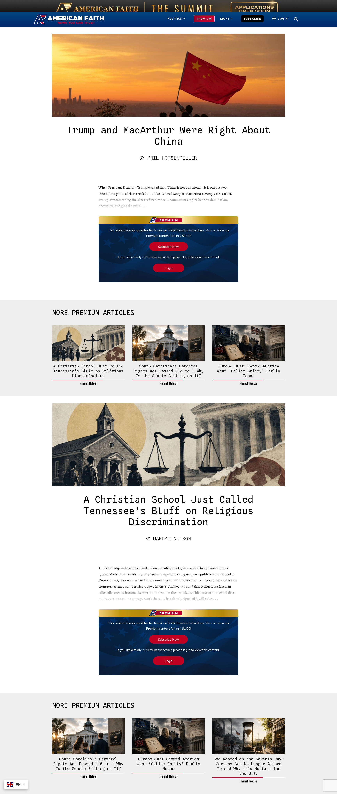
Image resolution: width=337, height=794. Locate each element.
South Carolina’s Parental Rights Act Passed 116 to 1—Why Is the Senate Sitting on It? (168, 371)
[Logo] (74, 19)
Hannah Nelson (88, 383)
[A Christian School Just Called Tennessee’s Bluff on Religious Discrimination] (88, 343)
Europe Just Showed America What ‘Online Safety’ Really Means (248, 371)
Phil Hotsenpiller (172, 158)
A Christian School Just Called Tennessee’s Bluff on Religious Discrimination (88, 371)
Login (168, 268)
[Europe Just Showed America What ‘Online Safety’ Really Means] (248, 343)
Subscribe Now (168, 246)
